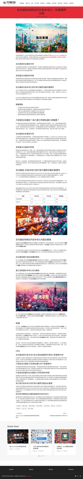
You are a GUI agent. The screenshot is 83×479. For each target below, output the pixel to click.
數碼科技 (42, 3)
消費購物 (48, 3)
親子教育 (37, 3)
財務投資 (65, 3)
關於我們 (11, 469)
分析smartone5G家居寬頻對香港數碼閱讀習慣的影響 (27, 415)
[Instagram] (80, 476)
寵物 (32, 3)
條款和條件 (71, 469)
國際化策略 (24, 405)
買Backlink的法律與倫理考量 (17, 446)
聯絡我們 (31, 469)
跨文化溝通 (30, 408)
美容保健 (54, 3)
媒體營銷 (22, 3)
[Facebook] (76, 476)
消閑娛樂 (71, 3)
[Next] (74, 442)
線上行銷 (24, 408)
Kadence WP (28, 476)
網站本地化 (59, 405)
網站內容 (53, 405)
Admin (38, 16)
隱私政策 (51, 469)
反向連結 (58, 67)
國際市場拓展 (32, 405)
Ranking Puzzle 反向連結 (58, 55)
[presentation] (17, 436)
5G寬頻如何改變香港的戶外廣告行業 (58, 414)
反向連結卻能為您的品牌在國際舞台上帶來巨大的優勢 (52, 57)
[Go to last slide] (9, 442)
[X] (78, 476)
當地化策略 (46, 405)
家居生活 (27, 3)
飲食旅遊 (60, 3)
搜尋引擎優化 (39, 405)
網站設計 (18, 408)
